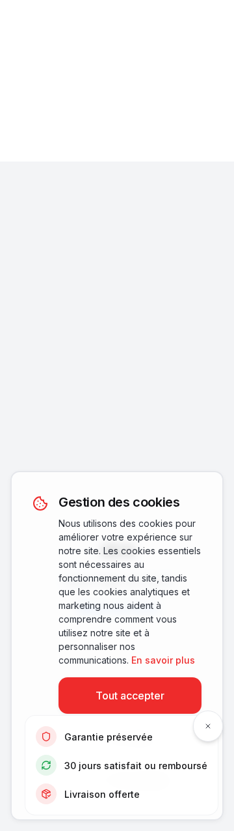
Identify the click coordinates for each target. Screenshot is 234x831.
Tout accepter (130, 695)
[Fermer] (208, 726)
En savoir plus (163, 660)
